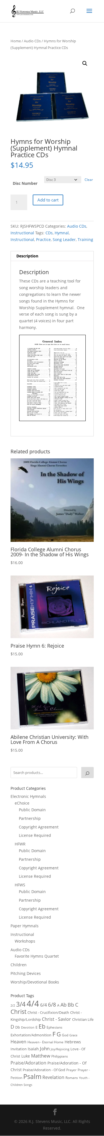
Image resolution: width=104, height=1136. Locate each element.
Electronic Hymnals (28, 796)
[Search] (87, 772)
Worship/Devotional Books (35, 982)
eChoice (22, 803)
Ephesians (54, 1027)
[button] (85, 63)
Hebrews (73, 1041)
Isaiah (33, 1048)
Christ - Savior (56, 1019)
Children (19, 964)
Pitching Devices (26, 973)
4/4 (33, 1003)
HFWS (20, 884)
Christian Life (82, 1019)
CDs (49, 232)
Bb (71, 1004)
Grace (73, 1035)
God (65, 1035)
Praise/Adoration (28, 1063)
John (45, 1048)
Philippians (59, 1056)
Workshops (25, 941)
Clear (89, 180)
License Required (35, 835)
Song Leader (64, 239)
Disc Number (25, 183)
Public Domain (32, 809)
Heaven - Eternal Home (45, 1042)
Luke (25, 1056)
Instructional (22, 232)
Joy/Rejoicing (60, 1049)
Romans (71, 1077)
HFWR (20, 844)
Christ (18, 1011)
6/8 (52, 1004)
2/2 (13, 1005)
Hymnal (62, 232)
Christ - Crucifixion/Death (48, 1012)
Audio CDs (32, 40)
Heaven (18, 1042)
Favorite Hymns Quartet (37, 956)
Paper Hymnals (25, 925)
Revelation (53, 1077)
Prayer (71, 1070)
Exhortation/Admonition (31, 1035)
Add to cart (48, 200)
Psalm (32, 1076)
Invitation (19, 1048)
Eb (42, 1026)
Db (17, 1027)
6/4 (43, 1005)
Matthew (40, 1056)
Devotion (27, 1027)
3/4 (21, 1004)
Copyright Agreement (39, 827)
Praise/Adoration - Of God (44, 1069)
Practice (43, 239)
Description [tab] (27, 256)
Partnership (30, 818)
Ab (63, 1004)
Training (85, 239)
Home (16, 40)
